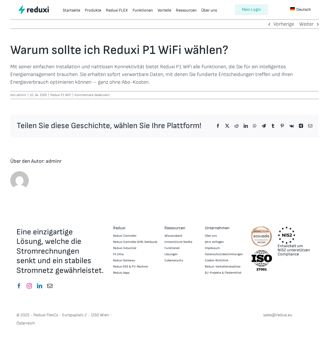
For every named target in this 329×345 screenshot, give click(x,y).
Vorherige (283, 24)
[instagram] (29, 286)
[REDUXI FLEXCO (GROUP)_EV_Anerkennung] (261, 227)
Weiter (306, 24)
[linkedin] (39, 286)
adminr (21, 95)
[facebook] (19, 286)
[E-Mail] (49, 286)
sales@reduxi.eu (277, 315)
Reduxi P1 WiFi (60, 95)
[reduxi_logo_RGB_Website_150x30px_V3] (34, 7)
